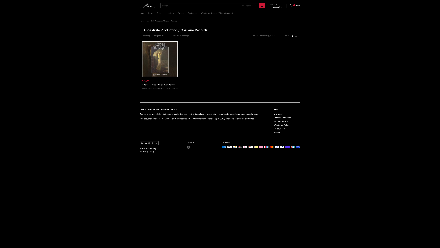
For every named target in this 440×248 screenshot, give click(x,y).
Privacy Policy (279, 129)
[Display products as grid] (292, 36)
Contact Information (282, 118)
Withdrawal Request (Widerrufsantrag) (217, 13)
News (150, 13)
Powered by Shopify (147, 152)
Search (277, 132)
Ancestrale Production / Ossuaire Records (162, 21)
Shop (159, 13)
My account (275, 7)
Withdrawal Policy (281, 125)
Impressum (278, 114)
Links (170, 13)
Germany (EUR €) (147, 143)
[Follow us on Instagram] (188, 147)
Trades (181, 13)
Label (142, 13)
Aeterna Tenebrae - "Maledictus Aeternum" (158, 85)
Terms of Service (281, 121)
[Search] (262, 5)
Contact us (192, 13)
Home (142, 21)
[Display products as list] (296, 36)
